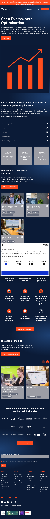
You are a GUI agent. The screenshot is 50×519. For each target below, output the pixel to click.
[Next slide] (47, 361)
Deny (9, 273)
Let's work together (25, 443)
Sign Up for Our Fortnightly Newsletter (10, 454)
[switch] (19, 264)
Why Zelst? (3, 480)
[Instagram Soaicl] (15, 502)
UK (35, 9)
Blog (2, 478)
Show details (43, 268)
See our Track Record (9, 186)
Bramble (19, 505)
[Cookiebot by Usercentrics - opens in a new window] (43, 245)
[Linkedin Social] (8, 502)
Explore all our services (25, 329)
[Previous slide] (43, 361)
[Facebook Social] (2, 502)
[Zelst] (4, 9)
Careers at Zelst (5, 486)
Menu (10, 9)
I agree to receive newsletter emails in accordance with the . (20, 461)
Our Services (4, 474)
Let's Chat (6, 38)
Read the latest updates (10, 354)
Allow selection (25, 273)
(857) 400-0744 (44, 487)
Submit (3, 465)
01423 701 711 (31, 485)
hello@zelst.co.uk (18, 474)
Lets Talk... (3, 488)
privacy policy (34, 461)
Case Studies (4, 476)
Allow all (41, 273)
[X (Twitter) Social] (5, 502)
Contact (45, 9)
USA (38, 9)
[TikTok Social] (11, 502)
